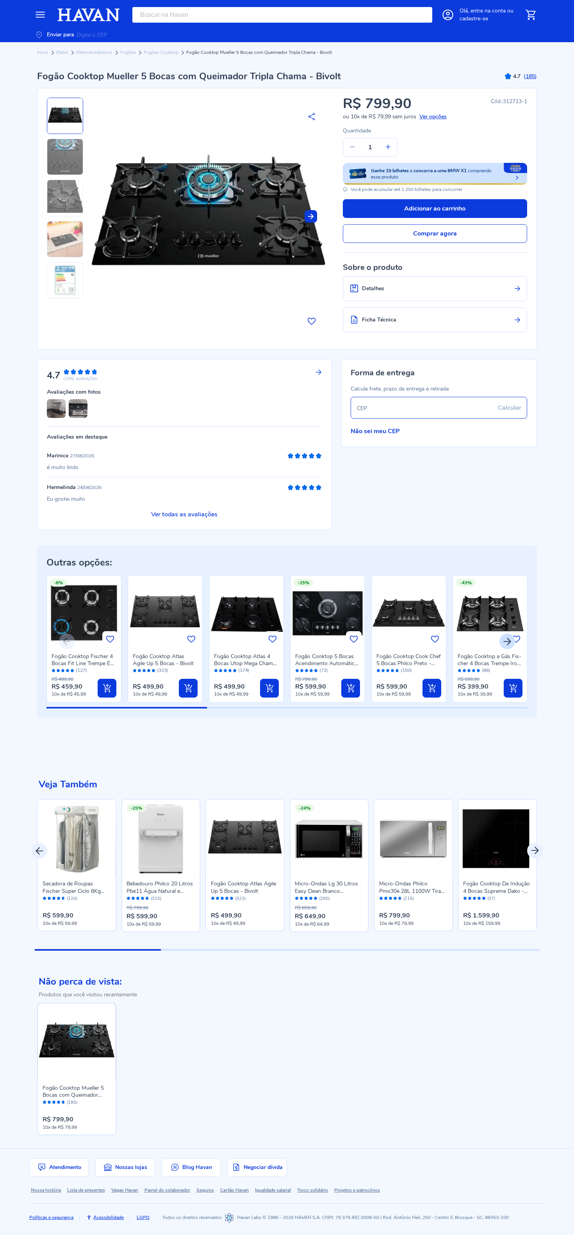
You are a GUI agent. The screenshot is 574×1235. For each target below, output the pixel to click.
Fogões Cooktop (162, 52)
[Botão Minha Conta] (448, 15)
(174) (244, 670)
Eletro (63, 52)
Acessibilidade (108, 1217)
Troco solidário (312, 1190)
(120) (72, 898)
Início (43, 52)
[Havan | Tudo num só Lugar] (88, 15)
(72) (323, 670)
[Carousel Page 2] (224, 950)
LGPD (143, 1217)
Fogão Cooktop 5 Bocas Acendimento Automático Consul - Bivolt (326, 663)
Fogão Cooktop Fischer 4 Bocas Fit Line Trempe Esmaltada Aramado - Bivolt (83, 663)
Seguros (205, 1190)
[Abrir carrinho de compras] (530, 15)
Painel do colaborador (167, 1190)
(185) (72, 1102)
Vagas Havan (124, 1190)
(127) (81, 670)
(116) (408, 898)
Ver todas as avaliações (184, 514)
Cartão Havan (234, 1190)
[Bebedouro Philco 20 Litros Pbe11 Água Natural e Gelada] (161, 839)
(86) (486, 670)
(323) (162, 670)
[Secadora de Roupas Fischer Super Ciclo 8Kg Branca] (77, 839)
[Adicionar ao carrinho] (107, 688)
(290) (324, 898)
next (535, 850)
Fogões (128, 52)
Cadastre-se (474, 18)
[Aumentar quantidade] (388, 147)
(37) (491, 898)
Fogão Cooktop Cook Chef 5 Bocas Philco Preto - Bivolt (408, 663)
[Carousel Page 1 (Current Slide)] (98, 950)
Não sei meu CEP (375, 431)
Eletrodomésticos (95, 52)
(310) (156, 898)
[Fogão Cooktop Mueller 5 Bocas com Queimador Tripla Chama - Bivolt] (77, 1042)
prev (39, 850)
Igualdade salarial (273, 1190)
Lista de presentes (86, 1190)
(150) (406, 670)
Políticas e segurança (51, 1217)
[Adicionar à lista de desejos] (311, 321)
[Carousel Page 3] (350, 950)
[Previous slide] (67, 641)
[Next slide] (311, 216)
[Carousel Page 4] (476, 950)
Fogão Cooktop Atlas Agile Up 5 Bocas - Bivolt (163, 660)
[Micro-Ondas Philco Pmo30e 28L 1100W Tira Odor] (413, 839)
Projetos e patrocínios (357, 1190)
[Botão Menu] (40, 15)
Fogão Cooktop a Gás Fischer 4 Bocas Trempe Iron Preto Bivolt (489, 663)
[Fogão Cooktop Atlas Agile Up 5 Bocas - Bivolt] (245, 839)
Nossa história (46, 1190)
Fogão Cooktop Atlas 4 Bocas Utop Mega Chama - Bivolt (245, 663)
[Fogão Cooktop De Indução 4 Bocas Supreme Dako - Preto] (497, 839)
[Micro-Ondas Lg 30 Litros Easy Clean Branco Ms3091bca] (329, 839)
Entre (488, 10)
